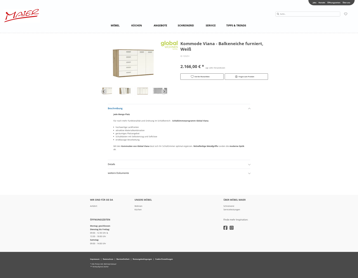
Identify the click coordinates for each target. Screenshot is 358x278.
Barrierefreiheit (122, 259)
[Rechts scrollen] (164, 91)
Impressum (95, 259)
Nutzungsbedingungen (142, 259)
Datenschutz (108, 259)
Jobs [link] (314, 2)
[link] (115, 25)
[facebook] (225, 228)
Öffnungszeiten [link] (333, 2)
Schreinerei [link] (228, 206)
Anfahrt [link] (93, 206)
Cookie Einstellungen (164, 259)
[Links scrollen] (104, 91)
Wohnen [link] (138, 206)
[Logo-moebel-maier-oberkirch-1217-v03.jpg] (21, 16)
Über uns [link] (346, 2)
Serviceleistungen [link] (231, 209)
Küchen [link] (138, 209)
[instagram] (232, 228)
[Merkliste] (345, 14)
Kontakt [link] (322, 2)
